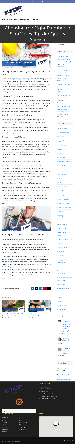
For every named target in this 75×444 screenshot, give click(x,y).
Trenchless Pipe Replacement (62, 261)
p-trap (59, 182)
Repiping (60, 216)
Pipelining (60, 195)
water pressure (62, 305)
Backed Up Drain (62, 128)
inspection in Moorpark (64, 161)
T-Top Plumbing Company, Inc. (9, 278)
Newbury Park (5, 429)
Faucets (59, 149)
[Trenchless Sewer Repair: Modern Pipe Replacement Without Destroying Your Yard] (60, 321)
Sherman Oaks (22, 419)
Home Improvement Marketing (8, 441)
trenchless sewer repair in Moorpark (64, 279)
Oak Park (4, 431)
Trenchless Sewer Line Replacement (64, 272)
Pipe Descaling (62, 186)
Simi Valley (22, 421)
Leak (58, 170)
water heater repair (63, 289)
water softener (61, 309)
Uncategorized (61, 284)
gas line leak (61, 157)
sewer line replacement (64, 239)
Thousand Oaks (23, 422)
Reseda (21, 417)
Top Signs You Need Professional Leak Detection (63, 86)
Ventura (21, 424)
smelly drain (61, 256)
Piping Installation (63, 199)
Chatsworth (5, 422)
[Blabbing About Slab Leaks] (60, 339)
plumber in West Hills (64, 207)
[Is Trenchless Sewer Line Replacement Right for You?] (60, 349)
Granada (4, 426)
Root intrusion (61, 220)
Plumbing (26, 278)
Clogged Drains (62, 141)
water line (60, 297)
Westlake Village (23, 427)
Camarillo (4, 421)
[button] (3, 309)
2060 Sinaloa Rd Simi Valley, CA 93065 (46, 388)
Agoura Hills (5, 417)
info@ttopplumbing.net (64, 379)
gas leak (59, 153)
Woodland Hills (23, 429)
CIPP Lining (60, 137)
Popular (64, 317)
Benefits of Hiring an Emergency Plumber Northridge (63, 97)
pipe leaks (60, 191)
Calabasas (4, 419)
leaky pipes (60, 178)
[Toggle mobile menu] (72, 7)
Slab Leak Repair (62, 247)
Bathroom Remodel (63, 132)
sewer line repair (62, 228)
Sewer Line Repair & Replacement (63, 233)
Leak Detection (62, 174)
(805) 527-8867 (65, 374)
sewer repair (61, 243)
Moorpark (4, 427)
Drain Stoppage (62, 145)
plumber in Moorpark (64, 203)
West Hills (21, 426)
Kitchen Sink (61, 166)
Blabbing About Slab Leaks (65, 340)
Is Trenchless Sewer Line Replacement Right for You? (66, 351)
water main (60, 301)
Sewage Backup (62, 224)
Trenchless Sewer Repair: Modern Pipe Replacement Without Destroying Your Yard (66, 326)
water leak (60, 293)
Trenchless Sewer (62, 267)
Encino (3, 424)
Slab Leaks (60, 252)
